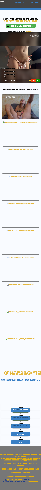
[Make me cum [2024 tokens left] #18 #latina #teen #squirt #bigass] (20, 203)
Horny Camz (12, 373)
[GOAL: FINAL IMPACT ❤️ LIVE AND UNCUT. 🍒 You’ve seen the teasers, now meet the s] (20, 312)
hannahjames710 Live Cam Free (20, 476)
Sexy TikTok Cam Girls (20, 473)
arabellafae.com (2, 1)
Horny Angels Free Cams (28, 469)
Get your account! (16, 464)
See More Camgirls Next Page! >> (20, 380)
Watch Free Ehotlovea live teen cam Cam (20, 433)
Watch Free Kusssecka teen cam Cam (20, 410)
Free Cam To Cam (9, 469)
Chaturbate (33, 482)
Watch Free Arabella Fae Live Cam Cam (20, 441)
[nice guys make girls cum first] (20, 149)
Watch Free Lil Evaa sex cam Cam (20, 418)
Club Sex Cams (6, 373)
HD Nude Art (29, 373)
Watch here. (29, 31)
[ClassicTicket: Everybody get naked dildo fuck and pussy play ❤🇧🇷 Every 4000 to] (20, 122)
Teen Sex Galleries (21, 373)
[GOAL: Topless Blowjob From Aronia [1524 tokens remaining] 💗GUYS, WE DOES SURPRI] (20, 339)
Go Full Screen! (21, 26)
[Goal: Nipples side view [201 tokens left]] (20, 230)
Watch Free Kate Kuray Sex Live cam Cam (20, 426)
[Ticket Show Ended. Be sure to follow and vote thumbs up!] (20, 176)
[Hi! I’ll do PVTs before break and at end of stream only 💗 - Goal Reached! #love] (20, 285)
